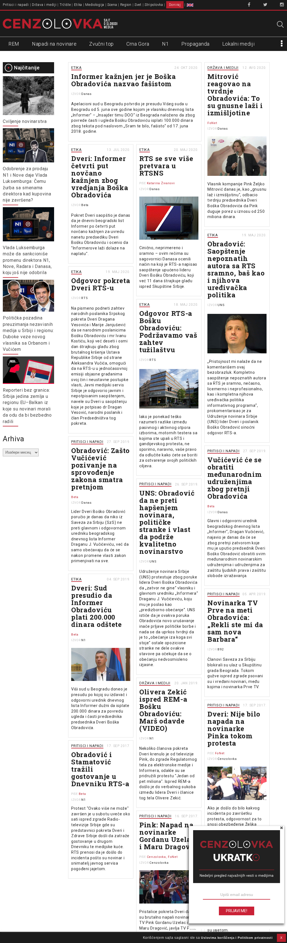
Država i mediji (44, 5)
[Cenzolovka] (60, 23)
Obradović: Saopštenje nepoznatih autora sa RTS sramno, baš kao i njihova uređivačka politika (236, 269)
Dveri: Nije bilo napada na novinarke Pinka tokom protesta (233, 728)
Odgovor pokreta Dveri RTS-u (100, 284)
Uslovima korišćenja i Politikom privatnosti (236, 937)
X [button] (281, 937)
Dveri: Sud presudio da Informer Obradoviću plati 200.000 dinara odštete (96, 606)
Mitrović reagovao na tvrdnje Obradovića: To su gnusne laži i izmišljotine (235, 94)
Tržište (65, 5)
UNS (220, 305)
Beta (85, 205)
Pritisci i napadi (16, 5)
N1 (165, 44)
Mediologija (94, 5)
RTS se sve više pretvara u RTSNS (166, 166)
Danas (86, 94)
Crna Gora (137, 44)
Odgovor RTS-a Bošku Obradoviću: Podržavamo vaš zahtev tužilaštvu (168, 331)
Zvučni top (101, 44)
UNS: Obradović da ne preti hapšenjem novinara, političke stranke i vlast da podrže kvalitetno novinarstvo (167, 522)
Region (125, 5)
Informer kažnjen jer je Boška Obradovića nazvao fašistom (123, 80)
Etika (78, 5)
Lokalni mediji (238, 44)
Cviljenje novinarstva (25, 121)
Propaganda (195, 44)
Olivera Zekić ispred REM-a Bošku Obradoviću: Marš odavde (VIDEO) (163, 710)
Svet (138, 5)
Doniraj (175, 5)
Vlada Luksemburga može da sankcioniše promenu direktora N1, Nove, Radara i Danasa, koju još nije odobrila (27, 260)
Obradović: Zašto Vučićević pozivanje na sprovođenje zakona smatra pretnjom (100, 468)
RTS (84, 298)
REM (13, 44)
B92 (220, 649)
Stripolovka (154, 5)
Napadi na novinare (54, 44)
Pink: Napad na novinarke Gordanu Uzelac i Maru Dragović (168, 835)
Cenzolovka (227, 759)
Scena (112, 5)
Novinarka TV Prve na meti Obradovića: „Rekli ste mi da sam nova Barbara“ (235, 621)
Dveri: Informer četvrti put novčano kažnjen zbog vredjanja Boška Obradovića (99, 176)
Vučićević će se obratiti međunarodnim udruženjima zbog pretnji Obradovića (234, 478)
